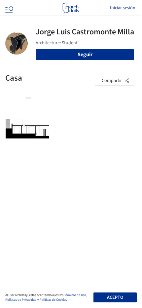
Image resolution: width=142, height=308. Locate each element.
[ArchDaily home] (70, 8)
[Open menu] (8, 8)
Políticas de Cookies (53, 299)
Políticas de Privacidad (21, 299)
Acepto (115, 297)
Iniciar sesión (122, 8)
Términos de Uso (75, 295)
